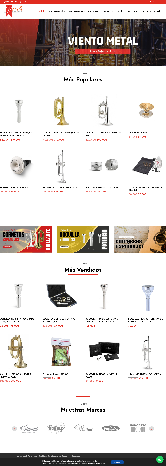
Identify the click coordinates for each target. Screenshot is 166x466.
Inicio (42, 11)
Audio (120, 11)
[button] (160, 459)
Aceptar (117, 462)
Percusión (93, 11)
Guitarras (107, 11)
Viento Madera (76, 11)
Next (151, 428)
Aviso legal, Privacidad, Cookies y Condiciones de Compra (43, 456)
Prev (14, 428)
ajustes (102, 463)
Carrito (158, 11)
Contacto (145, 11)
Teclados (131, 11)
